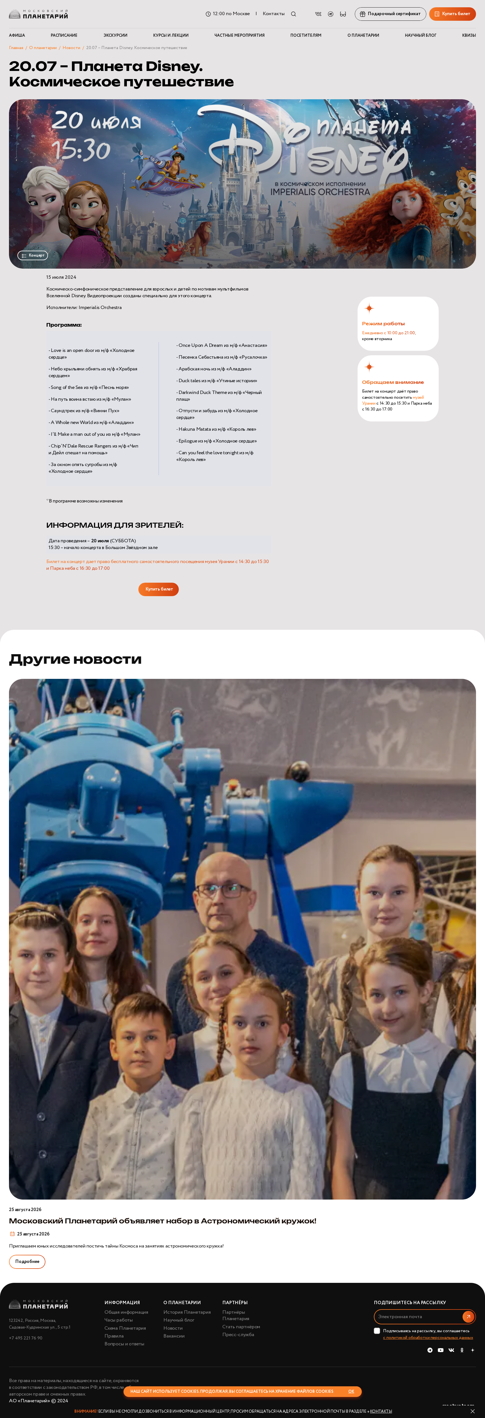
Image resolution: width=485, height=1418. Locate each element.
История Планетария (187, 1312)
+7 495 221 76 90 (25, 1338)
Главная (16, 48)
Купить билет (159, 589)
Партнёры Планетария (235, 1315)
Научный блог (178, 1320)
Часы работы (118, 1320)
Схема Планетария (125, 1328)
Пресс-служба (238, 1334)
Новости (71, 48)
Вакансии (174, 1336)
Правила (114, 1336)
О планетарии (43, 48)
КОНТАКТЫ (381, 1411)
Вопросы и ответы (124, 1344)
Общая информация (126, 1312)
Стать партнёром (241, 1327)
